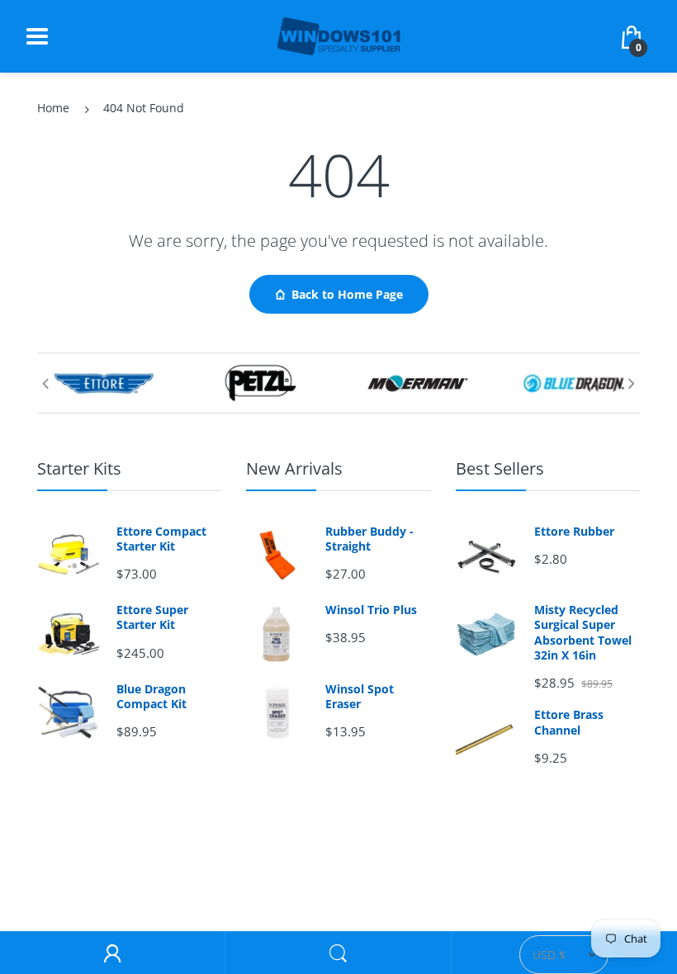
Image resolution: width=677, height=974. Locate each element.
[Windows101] (338, 35)
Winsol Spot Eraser (359, 697)
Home (53, 108)
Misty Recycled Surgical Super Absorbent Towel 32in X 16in (583, 633)
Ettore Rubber (574, 531)
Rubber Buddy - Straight (369, 539)
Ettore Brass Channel (569, 722)
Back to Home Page (347, 294)
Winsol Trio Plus (371, 610)
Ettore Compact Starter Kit (161, 539)
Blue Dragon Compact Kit (151, 697)
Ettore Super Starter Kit (152, 617)
